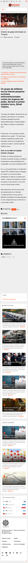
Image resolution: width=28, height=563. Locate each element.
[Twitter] (11, 1)
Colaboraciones (6, 544)
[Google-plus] (17, 1)
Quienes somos (6, 538)
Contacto (4, 541)
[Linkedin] (1, 1)
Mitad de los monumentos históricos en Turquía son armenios (12, 458)
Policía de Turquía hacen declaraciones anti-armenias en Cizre (14, 73)
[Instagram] (14, 1)
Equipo (16, 538)
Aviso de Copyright (19, 544)
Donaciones (17, 541)
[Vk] (20, 1)
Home (2, 29)
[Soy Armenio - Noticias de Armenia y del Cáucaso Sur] (14, 6)
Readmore (22, 327)
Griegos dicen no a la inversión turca (13, 245)
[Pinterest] (7, 1)
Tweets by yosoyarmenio (9, 299)
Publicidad (5, 547)
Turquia (6, 29)
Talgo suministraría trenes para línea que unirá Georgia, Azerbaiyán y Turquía (14, 481)
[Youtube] (4, 1)
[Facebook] (9, 1)
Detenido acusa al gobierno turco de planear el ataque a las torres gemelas (13, 230)
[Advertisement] (12, 49)
